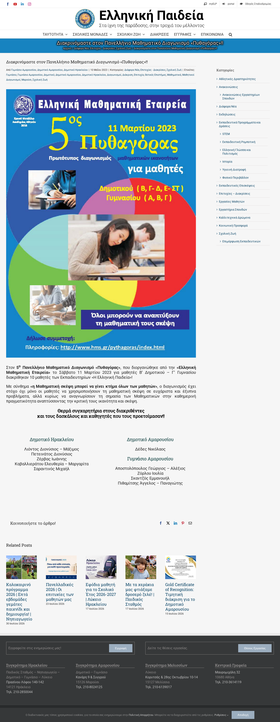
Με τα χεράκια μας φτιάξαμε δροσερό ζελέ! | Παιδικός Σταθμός (139, 594)
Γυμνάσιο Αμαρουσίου (23, 69)
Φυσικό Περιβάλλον (235, 177)
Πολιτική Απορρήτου (141, 714)
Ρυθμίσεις (220, 714)
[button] (230, 34)
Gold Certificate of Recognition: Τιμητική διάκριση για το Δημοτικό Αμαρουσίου (180, 597)
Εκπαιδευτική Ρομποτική (238, 142)
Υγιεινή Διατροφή (234, 169)
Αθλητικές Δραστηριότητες (237, 79)
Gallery (21, 567)
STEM (226, 134)
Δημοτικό (49, 74)
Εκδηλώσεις (227, 114)
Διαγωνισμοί (114, 74)
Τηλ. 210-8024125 (89, 687)
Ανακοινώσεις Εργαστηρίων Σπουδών (241, 96)
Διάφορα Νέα (131, 69)
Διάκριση (127, 74)
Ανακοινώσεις (228, 87)
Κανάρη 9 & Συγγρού (91, 677)
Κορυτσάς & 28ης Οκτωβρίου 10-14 (171, 677)
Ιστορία (227, 161)
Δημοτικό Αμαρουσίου (50, 69)
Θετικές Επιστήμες (155, 74)
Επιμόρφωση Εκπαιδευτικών (241, 241)
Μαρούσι (27, 79)
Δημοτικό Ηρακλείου (76, 69)
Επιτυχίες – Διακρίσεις (234, 193)
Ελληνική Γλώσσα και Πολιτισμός (236, 151)
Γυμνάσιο (11, 74)
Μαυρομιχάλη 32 (227, 672)
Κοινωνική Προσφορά (233, 225)
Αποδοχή (243, 714)
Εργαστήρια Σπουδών (233, 209)
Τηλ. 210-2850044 (19, 692)
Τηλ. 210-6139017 (158, 687)
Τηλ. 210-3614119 (228, 682)
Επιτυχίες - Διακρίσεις (153, 69)
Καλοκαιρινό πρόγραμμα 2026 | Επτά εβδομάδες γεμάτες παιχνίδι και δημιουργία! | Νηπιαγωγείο (19, 602)
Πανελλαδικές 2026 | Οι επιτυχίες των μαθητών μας (60, 592)
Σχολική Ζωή (174, 69)
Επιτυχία (139, 74)
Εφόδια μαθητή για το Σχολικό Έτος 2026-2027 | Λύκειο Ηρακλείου (101, 594)
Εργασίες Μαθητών (232, 201)
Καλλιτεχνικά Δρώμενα (234, 217)
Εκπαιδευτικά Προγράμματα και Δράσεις (240, 124)
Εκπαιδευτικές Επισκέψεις (237, 185)
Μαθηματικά (174, 74)
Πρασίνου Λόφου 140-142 (25, 682)
